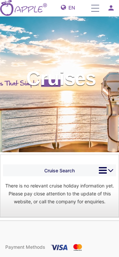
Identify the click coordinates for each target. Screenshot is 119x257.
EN (70, 8)
